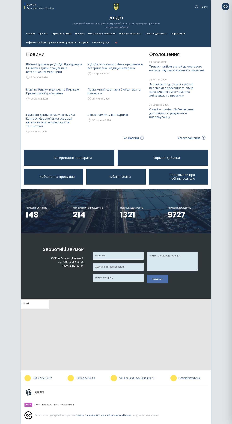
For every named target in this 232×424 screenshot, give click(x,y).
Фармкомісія (178, 33)
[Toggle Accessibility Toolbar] (225, 6)
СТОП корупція (101, 42)
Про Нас (43, 33)
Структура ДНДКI (61, 33)
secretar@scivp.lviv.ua (189, 377)
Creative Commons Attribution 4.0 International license (103, 415)
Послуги (79, 33)
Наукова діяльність (130, 33)
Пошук (204, 6)
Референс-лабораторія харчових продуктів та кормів (57, 42)
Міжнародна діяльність (102, 33)
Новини (30, 33)
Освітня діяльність (156, 33)
